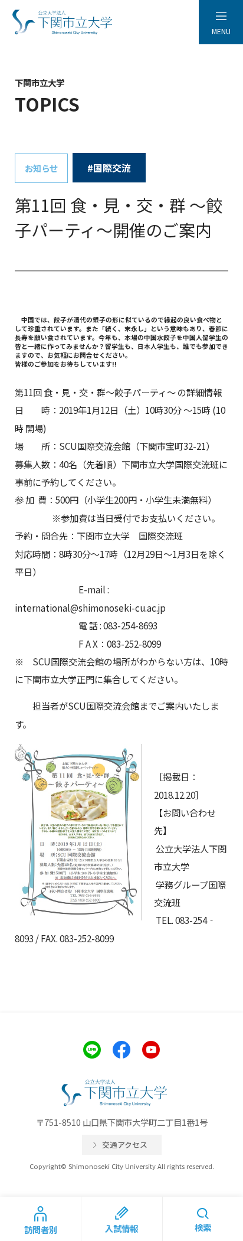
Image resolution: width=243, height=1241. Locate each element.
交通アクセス (124, 1144)
